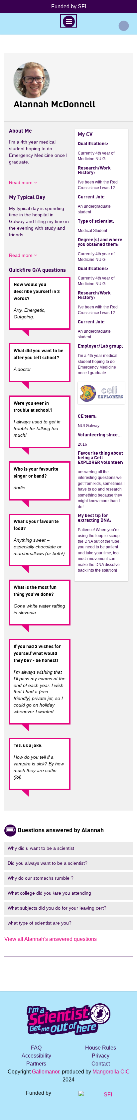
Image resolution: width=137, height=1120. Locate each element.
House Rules (100, 1048)
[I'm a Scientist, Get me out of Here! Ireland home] (68, 1018)
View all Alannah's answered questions (50, 939)
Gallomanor (45, 1071)
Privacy (100, 1056)
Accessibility (36, 1056)
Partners (36, 1063)
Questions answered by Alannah (61, 831)
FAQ (36, 1048)
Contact (100, 1063)
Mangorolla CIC (111, 1071)
